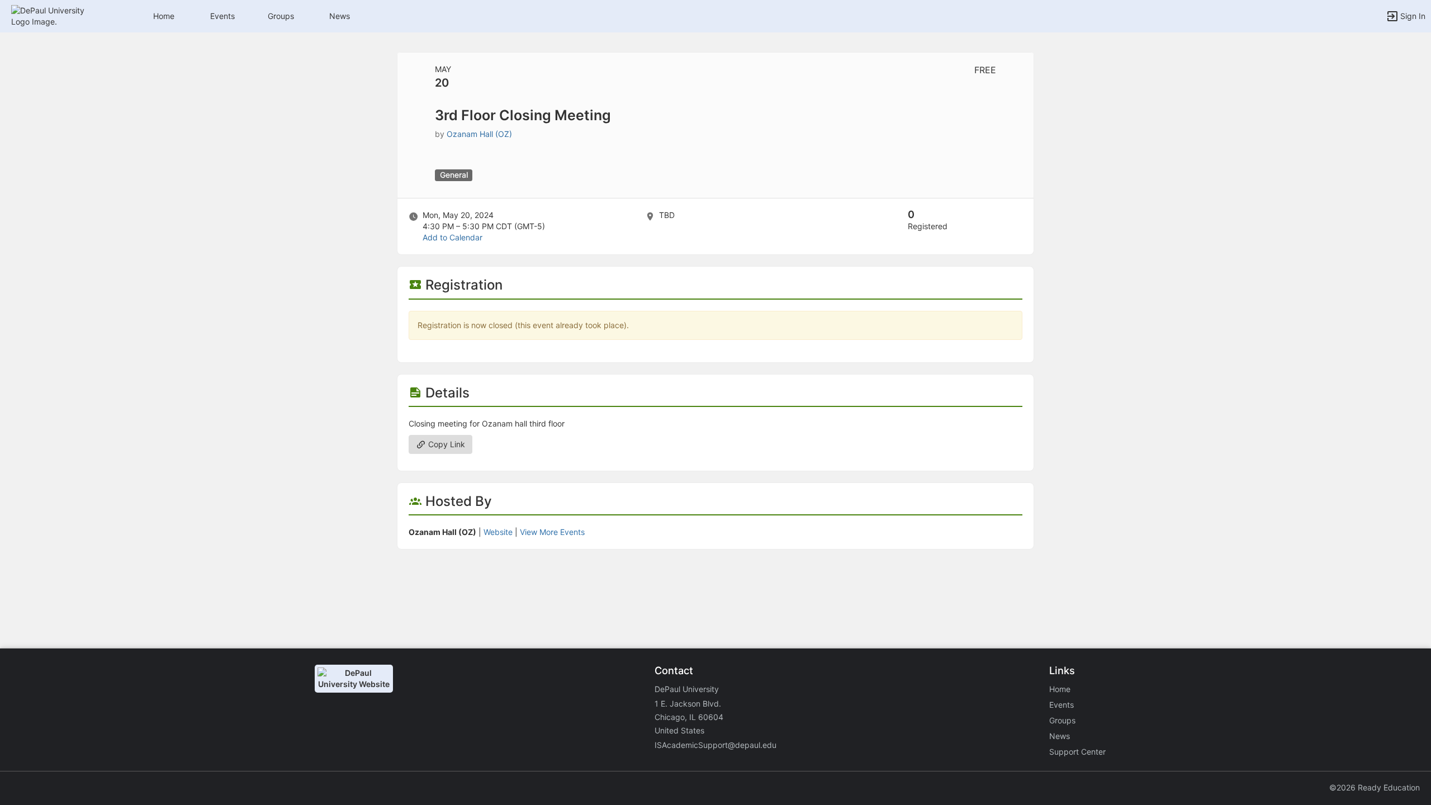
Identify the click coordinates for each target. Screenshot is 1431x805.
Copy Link (445, 444)
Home (1059, 689)
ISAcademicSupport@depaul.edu (715, 745)
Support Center (1077, 751)
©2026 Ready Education (1374, 787)
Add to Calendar (452, 237)
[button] (57, 15)
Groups (281, 16)
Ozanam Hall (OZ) (479, 134)
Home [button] (163, 16)
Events (222, 16)
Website (498, 532)
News (339, 16)
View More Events (552, 532)
